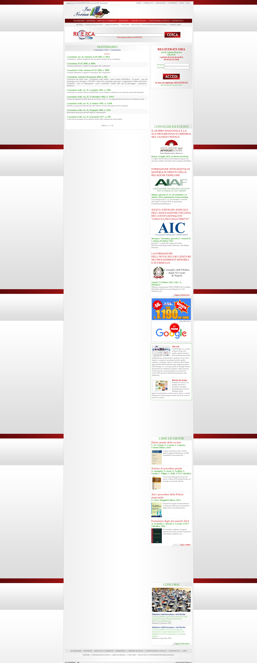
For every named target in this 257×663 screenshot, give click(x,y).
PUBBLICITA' (148, 3)
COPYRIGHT (172, 3)
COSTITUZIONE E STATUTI (155, 651)
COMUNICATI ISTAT (135, 651)
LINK (184, 651)
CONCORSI (124, 25)
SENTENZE (88, 651)
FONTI (181, 3)
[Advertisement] (152, 12)
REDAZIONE (161, 3)
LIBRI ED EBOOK (111, 25)
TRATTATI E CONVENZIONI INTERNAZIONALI (149, 25)
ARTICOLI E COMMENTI (103, 651)
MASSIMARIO (76, 651)
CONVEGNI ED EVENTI (94, 25)
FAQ (188, 3)
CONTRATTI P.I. (174, 651)
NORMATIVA (120, 651)
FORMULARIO (175, 25)
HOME (138, 3)
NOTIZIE (79, 25)
